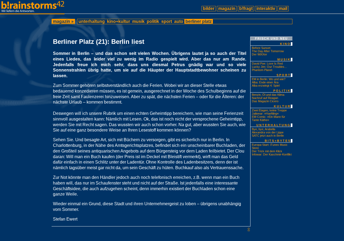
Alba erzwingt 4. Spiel (266, 85)
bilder (209, 8)
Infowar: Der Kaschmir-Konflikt (272, 154)
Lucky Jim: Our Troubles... (269, 66)
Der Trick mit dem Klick (267, 151)
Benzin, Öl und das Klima (268, 94)
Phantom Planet (262, 70)
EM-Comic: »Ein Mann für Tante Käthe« (268, 118)
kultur (282, 106)
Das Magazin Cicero (265, 101)
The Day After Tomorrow (268, 51)
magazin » (63, 21)
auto (178, 21)
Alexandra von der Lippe (268, 132)
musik (138, 21)
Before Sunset (261, 47)
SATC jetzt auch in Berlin (268, 135)
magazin (226, 8)
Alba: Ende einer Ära (265, 82)
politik (153, 21)
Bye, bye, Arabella (263, 129)
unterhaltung (91, 21)
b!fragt (246, 8)
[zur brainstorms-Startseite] (32, 12)
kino (285, 43)
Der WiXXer (259, 54)
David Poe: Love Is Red (267, 63)
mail (283, 8)
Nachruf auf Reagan (265, 98)
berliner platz (198, 21)
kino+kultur (118, 21)
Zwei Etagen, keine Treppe (269, 110)
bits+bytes (278, 140)
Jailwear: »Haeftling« (265, 113)
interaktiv (265, 8)
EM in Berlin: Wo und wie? (268, 79)
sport (166, 21)
